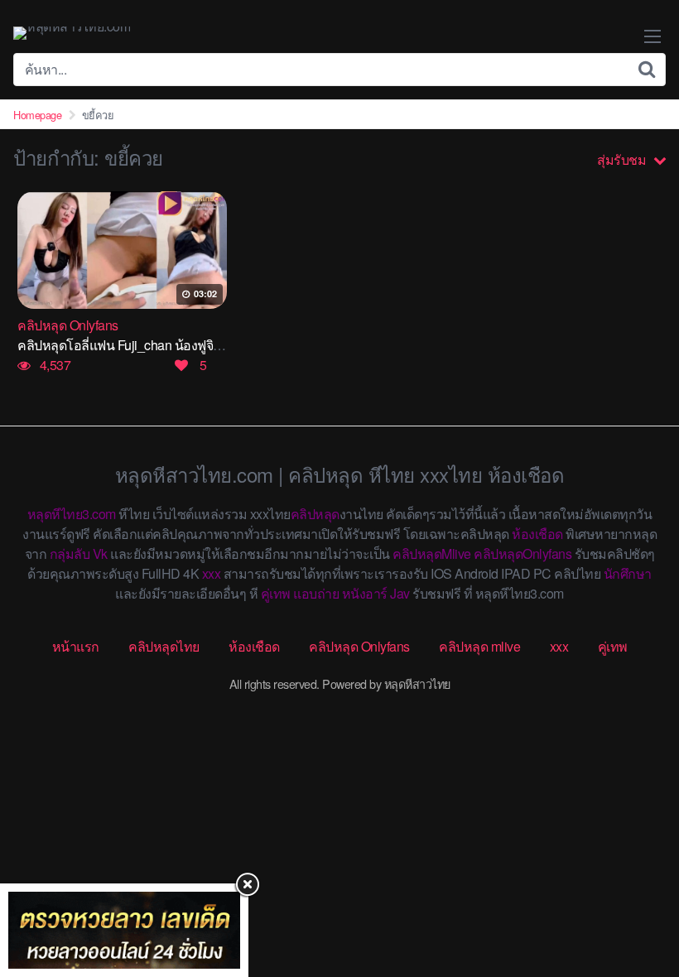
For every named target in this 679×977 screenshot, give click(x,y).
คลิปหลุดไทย (164, 646)
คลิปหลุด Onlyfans (359, 646)
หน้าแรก (75, 646)
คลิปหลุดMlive (431, 553)
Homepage (37, 115)
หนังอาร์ (365, 593)
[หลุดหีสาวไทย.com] (71, 33)
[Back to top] (633, 899)
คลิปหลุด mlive (479, 646)
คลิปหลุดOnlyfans (522, 553)
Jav (400, 593)
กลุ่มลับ (70, 553)
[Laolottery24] (124, 930)
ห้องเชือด (537, 533)
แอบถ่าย (316, 593)
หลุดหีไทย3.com (71, 513)
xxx (211, 573)
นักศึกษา (628, 573)
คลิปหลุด (315, 513)
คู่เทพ (276, 593)
